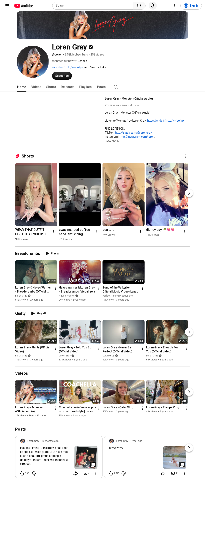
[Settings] (174, 5)
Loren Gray (21, 295)
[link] (58, 458)
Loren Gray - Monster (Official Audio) (129, 98)
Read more (112, 140)
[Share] (76, 473)
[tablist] (102, 87)
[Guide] (7, 5)
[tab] (21, 87)
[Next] (189, 193)
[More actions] (186, 156)
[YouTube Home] (23, 5)
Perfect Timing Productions (117, 295)
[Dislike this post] (34, 473)
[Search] (139, 6)
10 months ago (50, 441)
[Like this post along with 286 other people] (22, 473)
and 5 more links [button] (95, 67)
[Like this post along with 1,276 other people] (111, 473)
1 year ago (136, 441)
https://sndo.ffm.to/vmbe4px (165, 120)
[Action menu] (96, 473)
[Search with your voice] (153, 6)
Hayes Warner (66, 295)
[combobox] (94, 5)
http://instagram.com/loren (137, 136)
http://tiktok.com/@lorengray (133, 132)
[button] (112, 141)
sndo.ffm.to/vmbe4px (69, 67)
